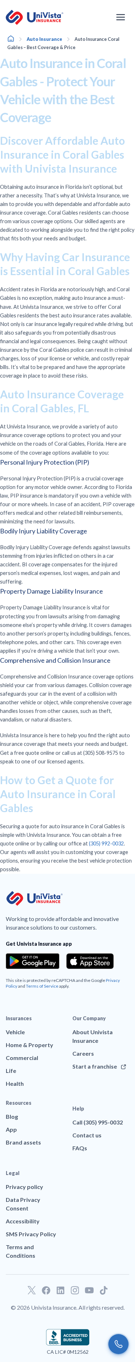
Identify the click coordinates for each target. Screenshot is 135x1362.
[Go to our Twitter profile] (31, 1290)
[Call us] (118, 1344)
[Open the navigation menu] (120, 17)
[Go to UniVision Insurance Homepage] (34, 17)
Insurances (19, 1018)
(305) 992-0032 (106, 843)
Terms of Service (42, 986)
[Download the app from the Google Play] (32, 961)
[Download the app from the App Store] (90, 961)
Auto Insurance (44, 39)
